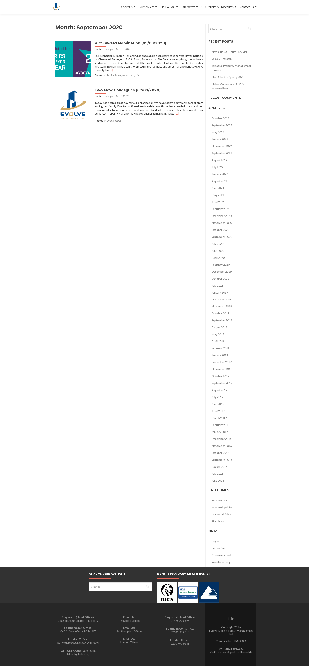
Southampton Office (129, 631)
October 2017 (220, 376)
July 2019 (217, 285)
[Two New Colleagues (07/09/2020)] (73, 104)
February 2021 (221, 208)
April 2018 (218, 341)
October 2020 (220, 229)
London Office (129, 642)
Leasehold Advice (222, 514)
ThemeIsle (245, 652)
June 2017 (218, 404)
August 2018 (219, 327)
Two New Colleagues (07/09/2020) (128, 90)
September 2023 (222, 125)
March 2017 (219, 417)
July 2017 (217, 397)
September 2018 (222, 320)
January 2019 (220, 292)
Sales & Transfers (222, 58)
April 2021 (218, 201)
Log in (215, 541)
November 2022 (222, 146)
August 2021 (219, 181)
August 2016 (219, 466)
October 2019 (220, 278)
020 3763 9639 (180, 643)
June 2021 (218, 188)
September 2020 (222, 236)
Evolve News (114, 75)
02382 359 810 (180, 632)
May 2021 (218, 195)
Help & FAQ (168, 6)
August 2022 (219, 160)
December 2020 (222, 215)
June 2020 (218, 250)
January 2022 (220, 174)
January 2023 (220, 139)
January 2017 (220, 431)
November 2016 (222, 445)
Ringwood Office (129, 620)
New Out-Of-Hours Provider (229, 51)
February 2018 (221, 348)
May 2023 (218, 132)
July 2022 (217, 167)
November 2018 (222, 306)
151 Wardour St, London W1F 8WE (78, 642)
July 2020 (217, 243)
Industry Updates (132, 75)
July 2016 (217, 473)
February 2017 (221, 424)
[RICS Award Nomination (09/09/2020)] (73, 58)
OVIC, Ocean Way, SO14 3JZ (78, 631)
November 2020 (222, 222)
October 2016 (220, 452)
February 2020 (221, 264)
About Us (127, 6)
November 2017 (222, 369)
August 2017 (219, 390)
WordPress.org (221, 562)
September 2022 (222, 153)
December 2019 (222, 271)
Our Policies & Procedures (217, 6)
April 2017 (218, 410)
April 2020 (218, 257)
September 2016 (222, 459)
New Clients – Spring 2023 (228, 77)
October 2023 (220, 118)
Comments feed (221, 555)
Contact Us (247, 6)
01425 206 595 (180, 620)
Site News (218, 521)
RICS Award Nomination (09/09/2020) (130, 43)
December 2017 (222, 362)
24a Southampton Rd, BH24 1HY (78, 620)
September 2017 (222, 383)
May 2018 (218, 334)
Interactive (188, 6)
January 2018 (220, 355)
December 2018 (222, 299)
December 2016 (222, 438)
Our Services (146, 6)
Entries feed (219, 548)
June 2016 (218, 480)
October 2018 (220, 313)
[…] (114, 70)
